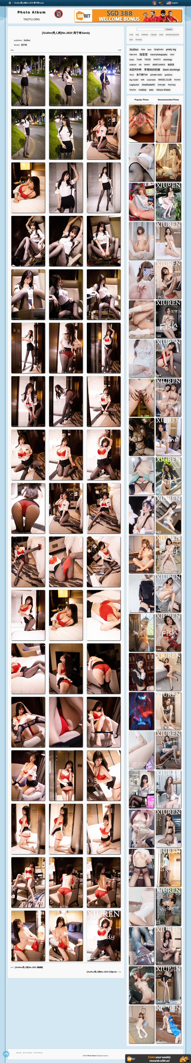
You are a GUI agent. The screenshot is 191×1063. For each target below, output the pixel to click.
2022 (131, 39)
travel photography (158, 54)
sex (151, 89)
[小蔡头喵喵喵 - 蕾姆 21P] (141, 750)
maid (172, 55)
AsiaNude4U (148, 84)
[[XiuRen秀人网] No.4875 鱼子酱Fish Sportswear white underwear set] (168, 319)
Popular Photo (142, 99)
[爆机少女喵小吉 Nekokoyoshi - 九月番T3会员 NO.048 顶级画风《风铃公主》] (141, 437)
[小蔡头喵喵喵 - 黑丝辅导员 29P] (141, 163)
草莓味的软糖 (152, 69)
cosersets (151, 80)
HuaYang (171, 85)
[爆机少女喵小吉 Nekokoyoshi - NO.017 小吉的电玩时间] (141, 202)
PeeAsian (139, 39)
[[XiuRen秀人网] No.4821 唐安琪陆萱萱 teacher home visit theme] (168, 398)
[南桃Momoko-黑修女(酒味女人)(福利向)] (141, 672)
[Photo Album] (9, 2)
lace (149, 49)
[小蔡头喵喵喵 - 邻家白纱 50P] (141, 359)
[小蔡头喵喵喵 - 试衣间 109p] (141, 946)
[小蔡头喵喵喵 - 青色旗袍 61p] (141, 476)
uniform (132, 65)
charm (161, 34)
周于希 (24, 45)
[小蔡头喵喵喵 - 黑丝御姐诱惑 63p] (141, 594)
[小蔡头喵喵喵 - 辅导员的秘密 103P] (141, 868)
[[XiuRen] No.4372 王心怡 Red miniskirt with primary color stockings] (168, 672)
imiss (131, 59)
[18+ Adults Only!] (154, 3)
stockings (167, 59)
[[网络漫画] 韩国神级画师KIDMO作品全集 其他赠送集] (141, 789)
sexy (137, 34)
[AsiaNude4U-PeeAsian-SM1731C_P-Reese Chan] (141, 398)
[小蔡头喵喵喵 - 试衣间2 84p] (141, 829)
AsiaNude (145, 34)
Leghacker (134, 85)
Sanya (131, 75)
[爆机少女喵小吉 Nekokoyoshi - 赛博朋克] (141, 711)
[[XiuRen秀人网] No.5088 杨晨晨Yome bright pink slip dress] (168, 202)
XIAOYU (157, 59)
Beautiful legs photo (172, 34)
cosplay (142, 90)
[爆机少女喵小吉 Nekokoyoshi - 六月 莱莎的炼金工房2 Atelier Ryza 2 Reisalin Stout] (141, 633)
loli (140, 65)
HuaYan (177, 80)
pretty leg (171, 49)
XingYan (132, 90)
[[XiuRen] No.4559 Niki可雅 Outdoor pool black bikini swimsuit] (168, 476)
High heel (133, 55)
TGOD (148, 59)
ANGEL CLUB (164, 79)
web (142, 80)
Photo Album (31, 12)
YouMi (139, 59)
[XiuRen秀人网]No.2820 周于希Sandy (29, 3)
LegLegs (153, 34)
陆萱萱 (144, 54)
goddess (168, 75)
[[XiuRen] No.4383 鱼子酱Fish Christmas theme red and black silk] (168, 633)
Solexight (161, 85)
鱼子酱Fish (142, 74)
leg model (133, 80)
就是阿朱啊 (135, 69)
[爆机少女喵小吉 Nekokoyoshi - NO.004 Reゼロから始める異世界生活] (141, 319)
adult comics (159, 64)
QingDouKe (158, 49)
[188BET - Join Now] (128, 21)
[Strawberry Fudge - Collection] (168, 124)
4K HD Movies (38, 1052)
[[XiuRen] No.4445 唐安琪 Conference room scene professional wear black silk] (168, 594)
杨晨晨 (171, 64)
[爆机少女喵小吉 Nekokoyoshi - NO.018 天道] (168, 163)
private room (156, 74)
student (147, 65)
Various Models (163, 90)
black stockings (171, 69)
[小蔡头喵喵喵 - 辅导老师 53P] (141, 907)
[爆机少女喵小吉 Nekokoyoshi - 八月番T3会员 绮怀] (141, 515)
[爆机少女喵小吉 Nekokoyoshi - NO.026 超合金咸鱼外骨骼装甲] (141, 241)
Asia (143, 49)
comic (131, 34)
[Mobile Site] (161, 2)
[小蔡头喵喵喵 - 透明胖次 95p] (141, 280)
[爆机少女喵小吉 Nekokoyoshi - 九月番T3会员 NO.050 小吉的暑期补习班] (141, 1024)
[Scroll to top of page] (6, 1054)
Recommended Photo (168, 99)
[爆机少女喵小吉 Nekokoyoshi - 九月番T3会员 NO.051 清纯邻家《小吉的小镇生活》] (141, 554)
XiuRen (27, 40)
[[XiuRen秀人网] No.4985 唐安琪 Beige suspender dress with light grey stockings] (168, 241)
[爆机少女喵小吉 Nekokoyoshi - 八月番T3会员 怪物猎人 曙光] (141, 985)
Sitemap (19, 1052)
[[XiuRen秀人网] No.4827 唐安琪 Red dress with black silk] (168, 359)
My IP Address (27, 1052)
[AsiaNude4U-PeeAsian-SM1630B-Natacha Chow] (141, 124)
